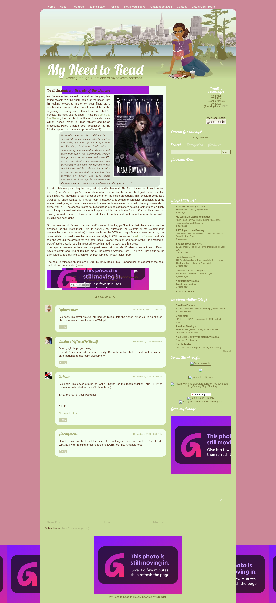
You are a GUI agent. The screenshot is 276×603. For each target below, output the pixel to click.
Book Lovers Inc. (185, 291)
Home (51, 6)
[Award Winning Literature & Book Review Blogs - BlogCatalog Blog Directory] (201, 386)
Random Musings (186, 326)
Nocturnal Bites (68, 413)
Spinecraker (68, 309)
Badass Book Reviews (189, 243)
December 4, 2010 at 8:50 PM (147, 376)
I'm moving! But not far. (187, 340)
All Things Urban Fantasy (190, 230)
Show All (227, 351)
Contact (182, 6)
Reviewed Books (134, 6)
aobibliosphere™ (185, 257)
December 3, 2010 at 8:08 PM (147, 341)
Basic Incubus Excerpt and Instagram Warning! (199, 347)
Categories (194, 144)
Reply (63, 327)
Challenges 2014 (161, 6)
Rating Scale (97, 6)
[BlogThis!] (76, 285)
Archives (214, 144)
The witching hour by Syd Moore (192, 209)
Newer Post (54, 522)
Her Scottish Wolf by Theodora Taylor (194, 273)
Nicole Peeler (183, 344)
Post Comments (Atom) (75, 528)
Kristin (64, 376)
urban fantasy (110, 280)
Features (78, 6)
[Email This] (72, 285)
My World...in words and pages (193, 216)
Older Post (158, 522)
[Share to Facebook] (84, 285)
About (63, 6)
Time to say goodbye (186, 284)
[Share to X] (80, 285)
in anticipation (95, 280)
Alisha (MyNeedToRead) (93, 276)
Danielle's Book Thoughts (190, 270)
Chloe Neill (182, 316)
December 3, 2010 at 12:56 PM (147, 309)
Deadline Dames (185, 305)
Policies (114, 6)
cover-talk (83, 280)
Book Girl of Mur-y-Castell (190, 206)
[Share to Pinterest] (87, 285)
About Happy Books (187, 281)
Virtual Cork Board (203, 6)
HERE (224, 106)
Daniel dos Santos (141, 236)
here (69, 192)
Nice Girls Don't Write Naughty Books (197, 336)
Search (175, 144)
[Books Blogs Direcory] (200, 398)
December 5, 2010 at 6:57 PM (147, 434)
